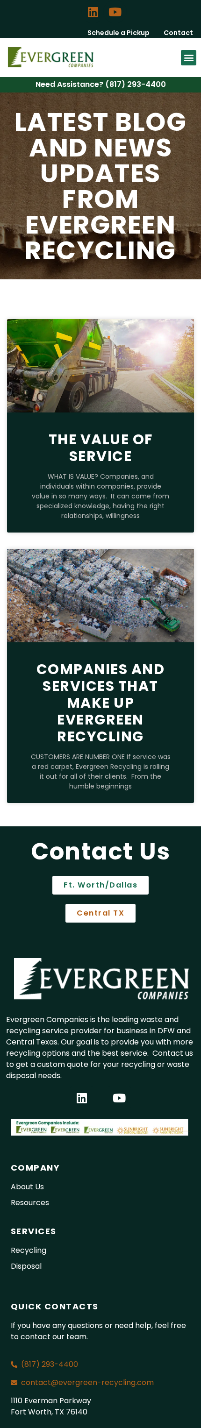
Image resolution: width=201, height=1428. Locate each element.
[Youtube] (115, 11)
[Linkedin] (93, 11)
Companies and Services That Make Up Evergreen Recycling (100, 702)
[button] (188, 57)
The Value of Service (101, 447)
